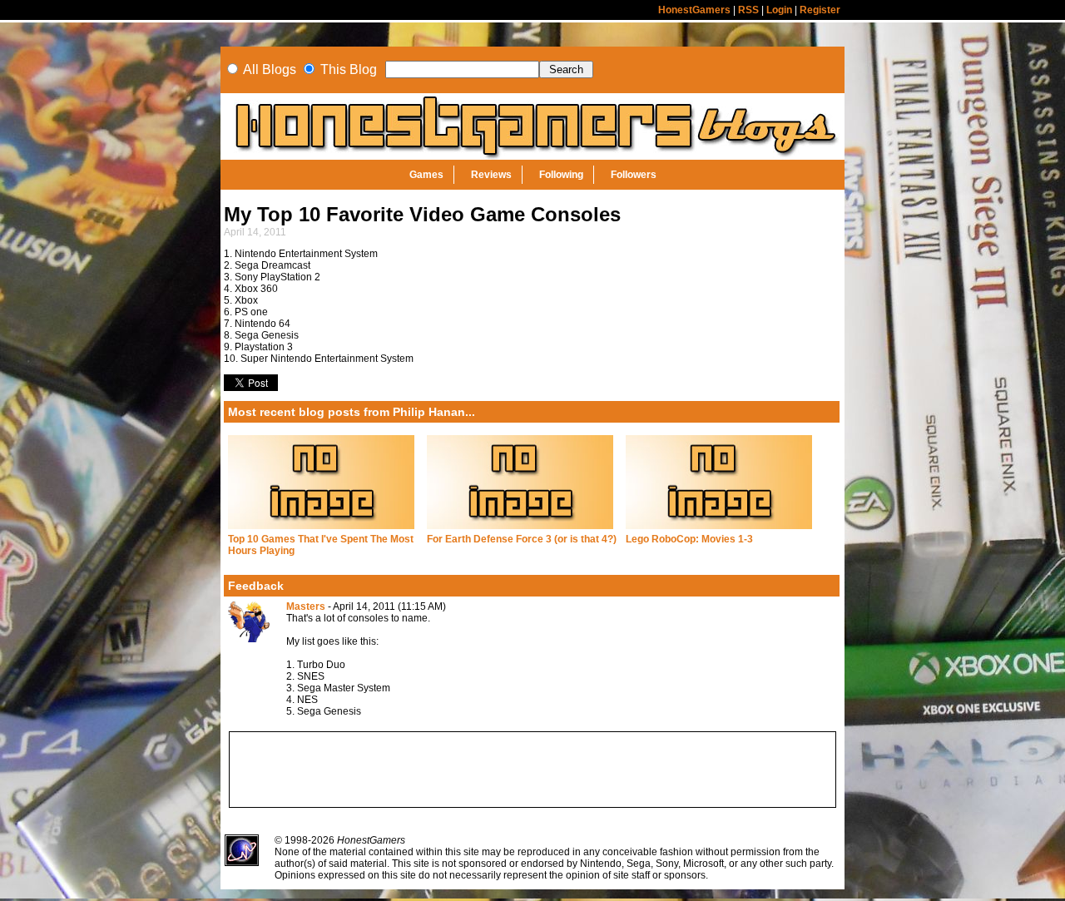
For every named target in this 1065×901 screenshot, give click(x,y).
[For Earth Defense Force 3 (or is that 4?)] (520, 530)
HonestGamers (694, 10)
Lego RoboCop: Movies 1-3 (689, 539)
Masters (305, 606)
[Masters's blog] (249, 639)
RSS (748, 10)
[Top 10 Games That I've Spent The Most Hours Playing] (321, 530)
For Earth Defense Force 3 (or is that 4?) (522, 539)
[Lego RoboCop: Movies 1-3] (719, 530)
